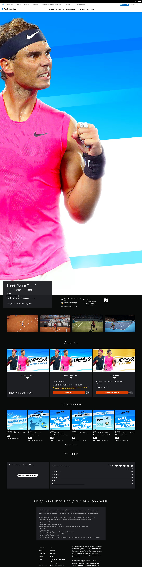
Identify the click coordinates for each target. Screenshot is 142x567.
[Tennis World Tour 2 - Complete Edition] (22, 323)
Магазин (9, 4)
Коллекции (60, 9)
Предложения (70, 9)
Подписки (81, 9)
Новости (68, 4)
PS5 (18, 4)
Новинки (51, 9)
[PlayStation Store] (9, 9)
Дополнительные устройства (51, 4)
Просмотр (90, 9)
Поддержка (80, 4)
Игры (26, 4)
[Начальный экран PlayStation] (3, 4)
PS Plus (34, 4)
